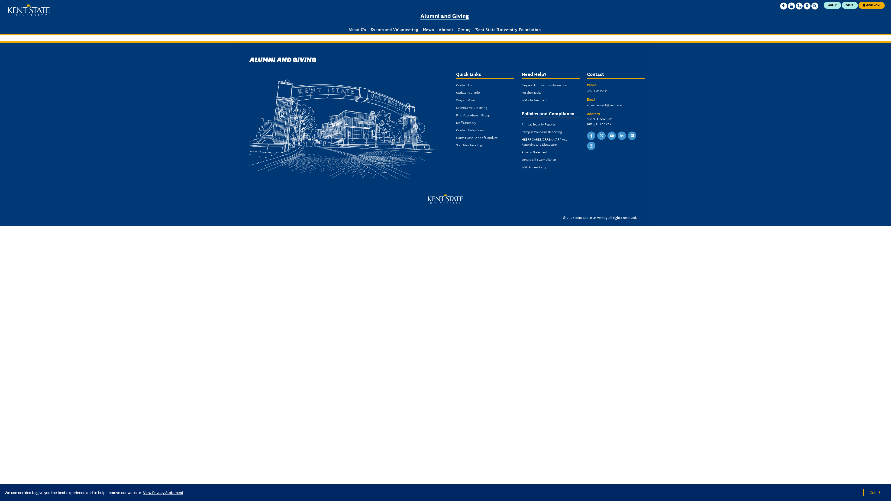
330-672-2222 (597, 90)
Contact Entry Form (470, 129)
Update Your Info (468, 92)
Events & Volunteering (471, 107)
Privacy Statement (534, 151)
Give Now (872, 5)
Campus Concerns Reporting (542, 131)
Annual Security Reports (538, 124)
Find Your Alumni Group (473, 115)
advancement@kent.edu (604, 104)
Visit (849, 5)
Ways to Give (465, 100)
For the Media (531, 92)
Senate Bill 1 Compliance (539, 159)
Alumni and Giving (444, 15)
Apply (832, 5)
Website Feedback (534, 100)
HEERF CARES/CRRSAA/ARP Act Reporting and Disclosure (544, 142)
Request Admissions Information (544, 84)
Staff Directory (466, 122)
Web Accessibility (534, 167)
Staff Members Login (470, 145)
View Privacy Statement (163, 492)
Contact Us (464, 84)
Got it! (875, 492)
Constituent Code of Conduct (476, 137)
